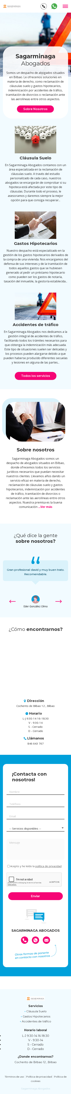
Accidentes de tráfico (36, 1021)
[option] (35, 45)
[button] (58, 601)
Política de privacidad (39, 1076)
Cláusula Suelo (36, 1011)
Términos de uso (14, 1076)
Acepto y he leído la (36, 866)
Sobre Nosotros (35, 109)
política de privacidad (48, 866)
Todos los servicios (35, 376)
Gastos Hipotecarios (36, 1016)
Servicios (35, 1006)
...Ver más (45, 507)
